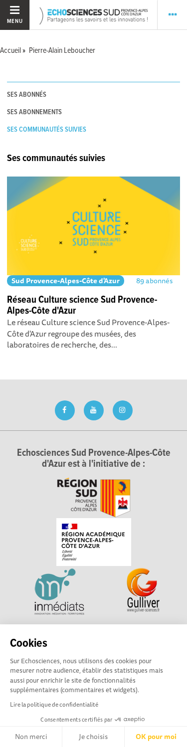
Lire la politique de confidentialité (54, 704)
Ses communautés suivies (46, 129)
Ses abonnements (34, 112)
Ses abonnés (26, 94)
